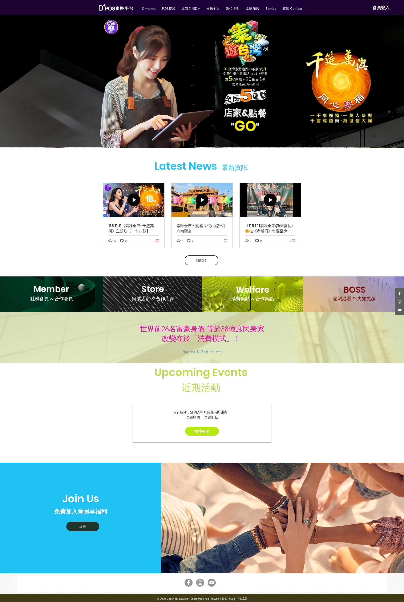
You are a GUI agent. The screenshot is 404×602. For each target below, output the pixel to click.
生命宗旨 (242, 598)
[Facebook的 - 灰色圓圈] (189, 583)
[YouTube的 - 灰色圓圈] (212, 583)
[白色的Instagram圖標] (399, 301)
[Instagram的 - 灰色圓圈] (200, 583)
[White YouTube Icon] (399, 310)
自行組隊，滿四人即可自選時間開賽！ (202, 412)
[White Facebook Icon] (399, 293)
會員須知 (227, 598)
